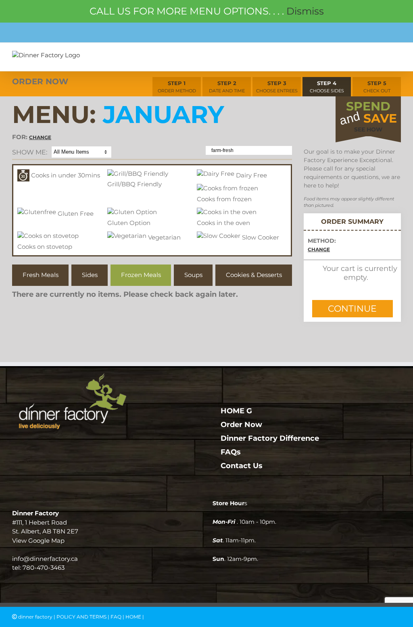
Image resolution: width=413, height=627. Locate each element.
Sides (90, 275)
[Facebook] (90, 446)
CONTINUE (352, 308)
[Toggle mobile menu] (396, 57)
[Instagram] (106, 446)
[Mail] (122, 446)
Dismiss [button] (305, 11)
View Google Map (38, 540)
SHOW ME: (29, 152)
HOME (133, 617)
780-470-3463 (44, 567)
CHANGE (40, 137)
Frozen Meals (141, 275)
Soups (193, 275)
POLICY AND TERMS (81, 617)
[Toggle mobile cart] (379, 57)
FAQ (116, 617)
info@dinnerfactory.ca (45, 558)
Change (319, 249)
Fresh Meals (40, 275)
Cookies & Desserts (254, 275)
